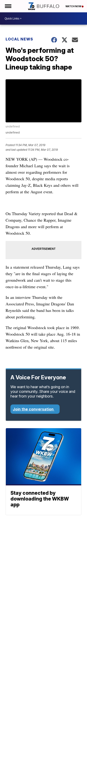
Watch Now (73, 6)
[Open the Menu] (7, 6)
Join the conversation (34, 409)
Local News (19, 39)
